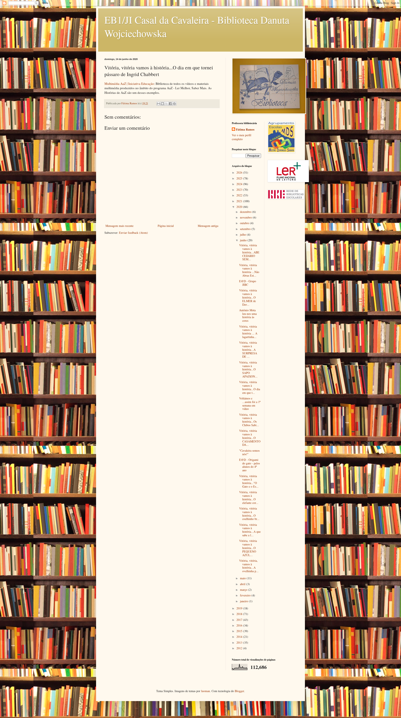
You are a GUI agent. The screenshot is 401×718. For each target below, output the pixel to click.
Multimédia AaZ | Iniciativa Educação (129, 83)
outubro (245, 223)
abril (243, 584)
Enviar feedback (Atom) (133, 233)
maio (243, 578)
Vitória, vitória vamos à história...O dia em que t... (249, 387)
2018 (239, 614)
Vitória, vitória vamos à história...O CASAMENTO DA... (249, 438)
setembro (245, 229)
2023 (239, 190)
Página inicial (166, 226)
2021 (239, 201)
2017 (239, 620)
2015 (239, 631)
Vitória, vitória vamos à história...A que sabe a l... (250, 530)
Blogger (239, 691)
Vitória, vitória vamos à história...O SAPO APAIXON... (248, 369)
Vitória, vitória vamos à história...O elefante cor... (248, 497)
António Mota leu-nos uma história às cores (248, 315)
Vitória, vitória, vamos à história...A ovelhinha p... (249, 566)
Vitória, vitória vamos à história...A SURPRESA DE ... (248, 349)
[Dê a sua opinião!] (162, 104)
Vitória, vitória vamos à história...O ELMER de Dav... (248, 297)
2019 (239, 608)
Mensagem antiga (208, 226)
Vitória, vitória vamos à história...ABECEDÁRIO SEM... (249, 252)
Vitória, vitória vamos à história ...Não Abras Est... (249, 270)
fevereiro (245, 595)
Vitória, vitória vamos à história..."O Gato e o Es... (249, 481)
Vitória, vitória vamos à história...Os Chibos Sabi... (249, 420)
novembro (246, 217)
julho (243, 234)
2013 (239, 642)
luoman (205, 691)
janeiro (244, 601)
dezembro (246, 212)
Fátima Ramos (245, 129)
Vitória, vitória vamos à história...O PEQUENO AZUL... (248, 548)
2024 (239, 184)
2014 (239, 637)
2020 (239, 207)
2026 (239, 172)
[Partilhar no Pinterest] (174, 104)
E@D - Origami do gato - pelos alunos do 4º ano (249, 465)
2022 (239, 195)
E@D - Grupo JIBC (247, 283)
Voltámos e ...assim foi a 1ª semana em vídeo (249, 403)
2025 (239, 178)
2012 (239, 648)
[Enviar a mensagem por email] (158, 104)
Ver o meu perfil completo (241, 137)
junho (243, 240)
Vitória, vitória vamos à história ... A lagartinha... (248, 331)
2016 (239, 625)
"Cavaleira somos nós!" (249, 452)
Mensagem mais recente (119, 226)
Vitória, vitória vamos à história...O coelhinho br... (249, 513)
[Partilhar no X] (166, 104)
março (244, 590)
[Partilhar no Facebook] (170, 104)
